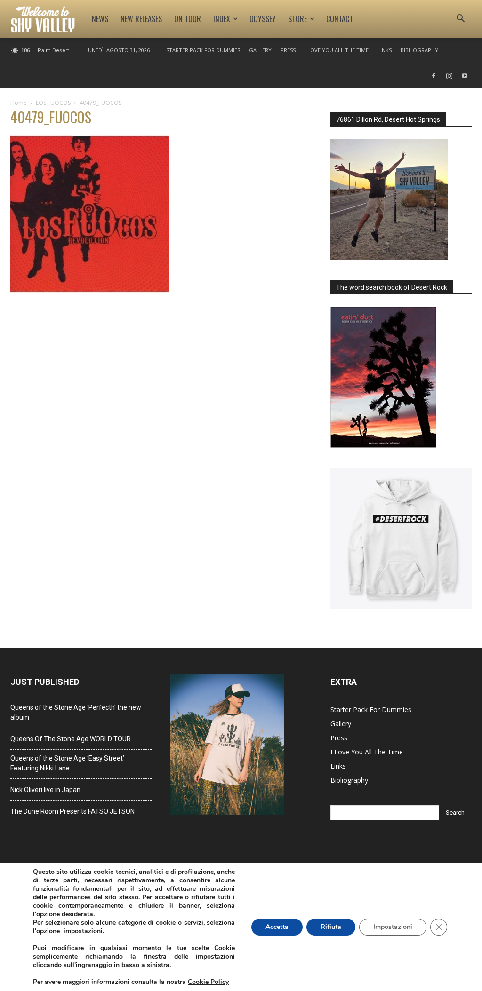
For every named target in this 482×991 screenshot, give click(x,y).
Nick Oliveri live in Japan (45, 789)
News (100, 18)
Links (385, 50)
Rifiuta (331, 926)
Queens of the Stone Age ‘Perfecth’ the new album (75, 712)
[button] (460, 19)
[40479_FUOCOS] (89, 290)
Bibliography (419, 50)
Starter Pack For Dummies (203, 50)
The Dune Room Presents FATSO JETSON (72, 811)
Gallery (260, 50)
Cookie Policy (208, 981)
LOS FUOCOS (53, 103)
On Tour (187, 18)
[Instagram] (449, 75)
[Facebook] (433, 75)
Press (288, 50)
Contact (339, 18)
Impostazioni (392, 926)
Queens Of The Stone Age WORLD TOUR (70, 739)
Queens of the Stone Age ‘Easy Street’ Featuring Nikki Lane (67, 763)
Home (18, 103)
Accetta (277, 926)
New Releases (141, 18)
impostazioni (83, 931)
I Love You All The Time (337, 50)
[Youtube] (465, 75)
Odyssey (262, 18)
